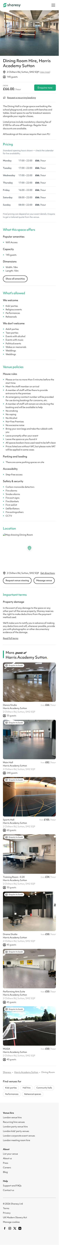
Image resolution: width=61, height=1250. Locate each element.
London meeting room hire (16, 1138)
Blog (5, 1170)
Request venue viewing (17, 578)
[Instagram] (10, 1226)
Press (5, 1161)
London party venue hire (15, 1124)
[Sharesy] (12, 5)
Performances (11, 1092)
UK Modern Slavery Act (15, 1215)
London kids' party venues (16, 1129)
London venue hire (12, 1115)
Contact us (8, 1188)
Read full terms (10, 636)
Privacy (7, 1211)
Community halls (44, 1086)
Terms (6, 1206)
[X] (15, 1226)
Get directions (47, 571)
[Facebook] (5, 1226)
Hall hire (26, 1086)
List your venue (10, 1152)
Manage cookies (11, 1220)
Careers (7, 1165)
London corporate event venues (19, 1133)
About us (7, 1156)
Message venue (44, 578)
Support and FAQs (12, 1183)
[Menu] (53, 5)
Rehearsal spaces (32, 1092)
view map (44, 70)
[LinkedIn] (20, 1226)
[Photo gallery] (29, 32)
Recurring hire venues (14, 1120)
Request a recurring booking (21, 96)
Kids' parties (11, 1086)
